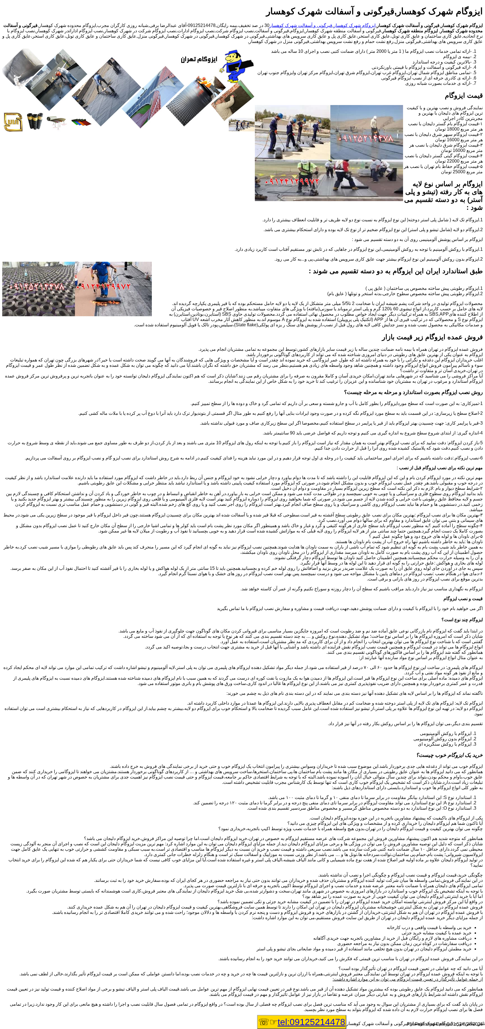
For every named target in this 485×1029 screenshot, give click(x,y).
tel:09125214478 (311, 1022)
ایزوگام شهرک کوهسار (354, 25)
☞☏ (301, 1022)
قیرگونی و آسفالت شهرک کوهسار (300, 25)
